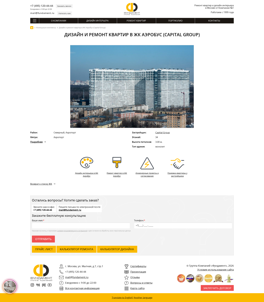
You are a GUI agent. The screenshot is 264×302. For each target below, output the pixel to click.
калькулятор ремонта (76, 249)
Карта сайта (137, 288)
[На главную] (31, 27)
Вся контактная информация (82, 288)
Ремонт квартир (136, 20)
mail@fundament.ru (42, 13)
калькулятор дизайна (117, 249)
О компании (58, 20)
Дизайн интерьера (97, 20)
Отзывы (135, 277)
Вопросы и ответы (141, 282)
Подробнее (36, 141)
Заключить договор (217, 288)
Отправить (43, 239)
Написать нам (65, 13)
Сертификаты (138, 266)
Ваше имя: (38, 220)
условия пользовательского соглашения (72, 231)
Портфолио (175, 20)
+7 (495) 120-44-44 (41, 5)
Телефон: (139, 220)
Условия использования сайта (215, 269)
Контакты (214, 20)
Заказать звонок (64, 6)
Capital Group (162, 132)
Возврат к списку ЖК (41, 183)
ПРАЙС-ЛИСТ (44, 249)
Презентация (138, 271)
